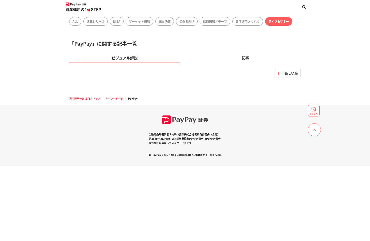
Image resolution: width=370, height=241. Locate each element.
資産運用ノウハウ (248, 21)
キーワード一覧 (114, 98)
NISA (116, 21)
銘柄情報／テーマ (215, 21)
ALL (75, 21)
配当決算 (165, 21)
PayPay (133, 98)
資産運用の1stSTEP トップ (84, 98)
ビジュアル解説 (125, 58)
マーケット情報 (139, 21)
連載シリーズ (95, 21)
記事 (245, 58)
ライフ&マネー (278, 21)
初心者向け (186, 21)
